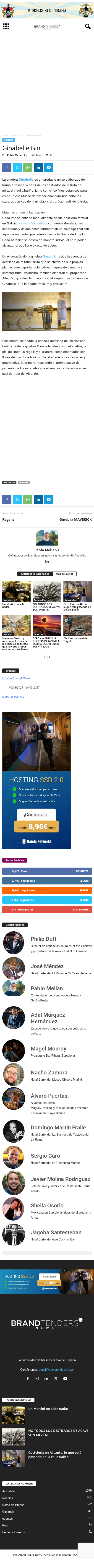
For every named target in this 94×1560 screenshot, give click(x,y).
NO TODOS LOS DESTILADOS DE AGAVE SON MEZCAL (46, 606)
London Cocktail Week (16, 678)
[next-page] (49, 657)
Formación (40, 600)
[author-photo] (47, 538)
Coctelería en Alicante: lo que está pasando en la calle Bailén (77, 606)
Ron (5, 1525)
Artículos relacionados (35, 573)
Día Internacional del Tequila (75, 640)
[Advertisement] (47, 82)
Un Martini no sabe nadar (13, 605)
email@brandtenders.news (56, 1369)
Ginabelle (50, 256)
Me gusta (82, 871)
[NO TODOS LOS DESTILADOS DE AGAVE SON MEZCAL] (47, 591)
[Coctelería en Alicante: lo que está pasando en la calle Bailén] (77, 591)
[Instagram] (38, 1379)
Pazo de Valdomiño (32, 223)
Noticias (17, 135)
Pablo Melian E (16, 155)
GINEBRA (24, 482)
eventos (7, 1518)
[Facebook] (6, 167)
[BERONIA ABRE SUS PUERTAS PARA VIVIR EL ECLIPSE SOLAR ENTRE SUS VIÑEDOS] (47, 625)
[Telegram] (48, 167)
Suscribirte (81, 909)
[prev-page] (44, 657)
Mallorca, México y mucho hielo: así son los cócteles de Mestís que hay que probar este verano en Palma (15, 644)
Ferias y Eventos (13, 1532)
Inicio (5, 135)
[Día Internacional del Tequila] (77, 625)
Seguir (84, 880)
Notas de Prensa (13, 1505)
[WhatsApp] (27, 167)
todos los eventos (13, 696)
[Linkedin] (38, 167)
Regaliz (8, 519)
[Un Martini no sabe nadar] (16, 591)
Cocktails (8, 1511)
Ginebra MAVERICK (75, 519)
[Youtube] (66, 1379)
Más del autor (64, 573)
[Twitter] (17, 167)
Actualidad (70, 600)
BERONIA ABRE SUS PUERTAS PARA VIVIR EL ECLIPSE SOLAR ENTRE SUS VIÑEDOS (47, 642)
